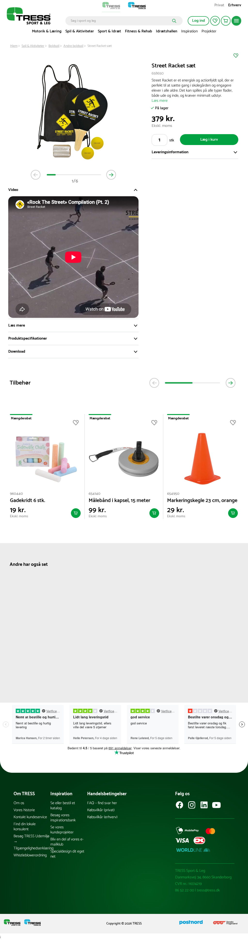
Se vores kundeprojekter (62, 830)
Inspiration (189, 31)
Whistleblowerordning (30, 855)
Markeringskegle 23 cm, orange (202, 501)
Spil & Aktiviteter (79, 31)
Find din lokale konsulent (25, 827)
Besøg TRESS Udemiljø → (31, 839)
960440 (16, 493)
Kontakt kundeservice (30, 817)
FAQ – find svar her (102, 803)
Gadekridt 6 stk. (27, 501)
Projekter (209, 31)
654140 (95, 493)
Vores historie (24, 810)
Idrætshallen (166, 31)
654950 (173, 493)
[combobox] (120, 20)
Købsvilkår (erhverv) (102, 817)
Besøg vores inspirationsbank (63, 818)
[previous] (154, 383)
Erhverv (234, 5)
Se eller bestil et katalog (62, 806)
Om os (19, 803)
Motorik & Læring (47, 31)
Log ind (198, 20)
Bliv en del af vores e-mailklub (67, 842)
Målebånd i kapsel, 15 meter (119, 501)
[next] (230, 383)
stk (171, 140)
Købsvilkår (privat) (101, 810)
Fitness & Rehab (138, 31)
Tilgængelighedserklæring (32, 848)
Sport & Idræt (109, 31)
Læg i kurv (209, 139)
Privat (219, 5)
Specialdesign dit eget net (67, 854)
